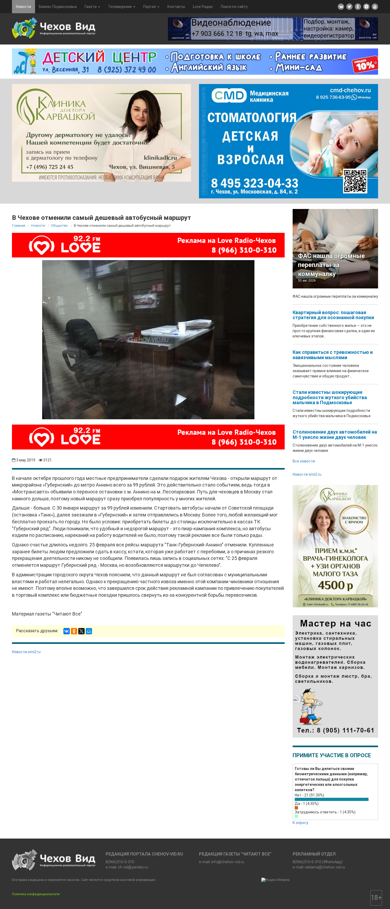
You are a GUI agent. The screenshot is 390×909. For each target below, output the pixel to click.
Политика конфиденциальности (36, 894)
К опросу (300, 823)
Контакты (176, 7)
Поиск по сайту (234, 7)
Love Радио (203, 7)
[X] (81, 631)
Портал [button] (150, 7)
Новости (23, 7)
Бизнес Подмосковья (58, 7)
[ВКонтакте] (66, 631)
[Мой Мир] (89, 631)
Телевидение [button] (120, 7)
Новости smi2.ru (26, 652)
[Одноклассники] (74, 631)
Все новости (304, 461)
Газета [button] (91, 7)
